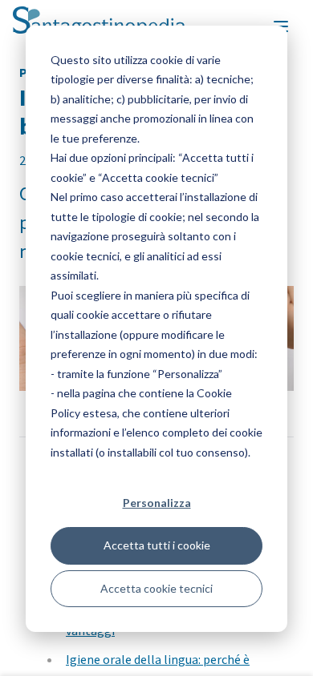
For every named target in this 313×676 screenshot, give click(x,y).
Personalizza (157, 502)
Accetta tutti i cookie (157, 545)
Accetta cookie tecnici (156, 588)
